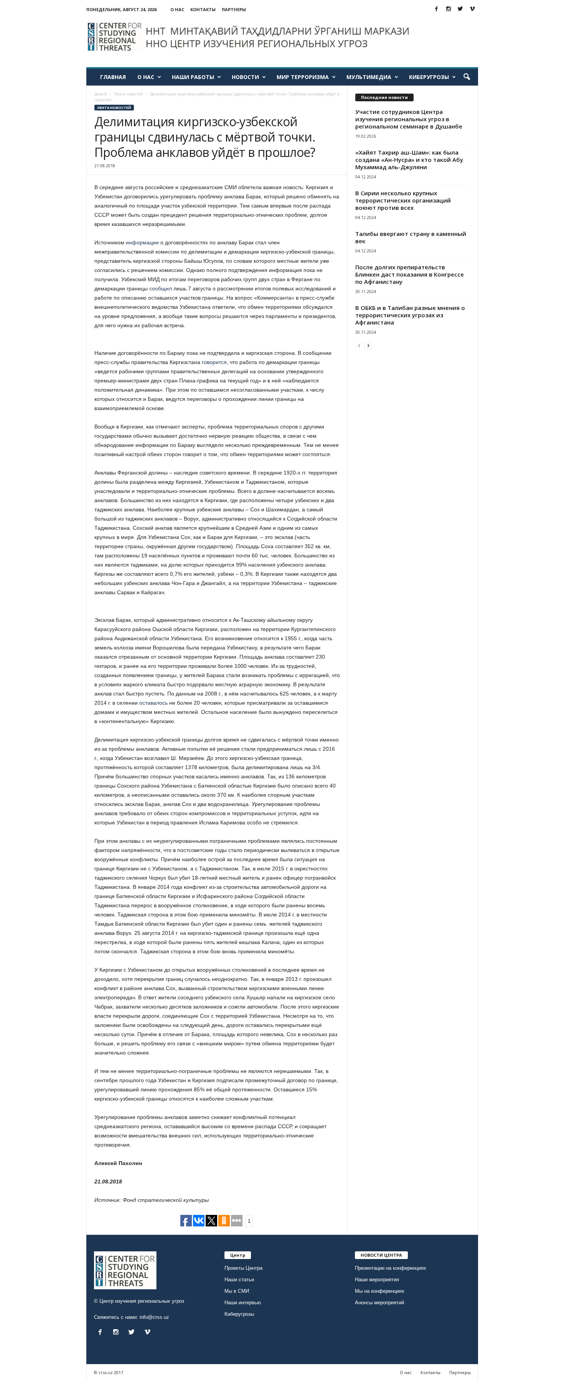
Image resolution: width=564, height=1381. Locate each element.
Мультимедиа (368, 77)
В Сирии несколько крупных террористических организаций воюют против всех (403, 200)
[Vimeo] (472, 9)
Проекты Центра (243, 1268)
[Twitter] (460, 9)
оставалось (153, 703)
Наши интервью (242, 1302)
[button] (466, 77)
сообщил (160, 288)
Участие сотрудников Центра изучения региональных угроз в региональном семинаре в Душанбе (408, 119)
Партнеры (234, 9)
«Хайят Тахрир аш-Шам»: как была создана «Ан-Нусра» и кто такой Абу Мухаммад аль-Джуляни (409, 159)
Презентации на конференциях (390, 1268)
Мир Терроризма (303, 77)
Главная (113, 77)
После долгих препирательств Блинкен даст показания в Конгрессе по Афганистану (409, 274)
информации (142, 242)
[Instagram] (448, 9)
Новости (245, 77)
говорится (214, 362)
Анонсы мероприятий (379, 1302)
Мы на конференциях (379, 1291)
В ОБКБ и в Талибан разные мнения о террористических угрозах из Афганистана (410, 315)
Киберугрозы (429, 77)
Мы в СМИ (236, 1291)
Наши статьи (239, 1279)
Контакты (203, 9)
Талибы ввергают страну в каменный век (410, 237)
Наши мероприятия (377, 1279)
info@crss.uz (154, 1317)
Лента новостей (114, 107)
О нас (177, 9)
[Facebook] (436, 9)
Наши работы (193, 77)
